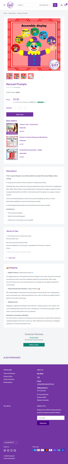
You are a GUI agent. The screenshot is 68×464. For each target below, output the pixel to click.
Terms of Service (9, 379)
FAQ (38, 377)
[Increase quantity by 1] (24, 108)
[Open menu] (4, 5)
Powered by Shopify (9, 458)
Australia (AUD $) (9, 442)
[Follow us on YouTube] (11, 450)
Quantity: (9, 108)
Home (5, 13)
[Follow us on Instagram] (8, 450)
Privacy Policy (8, 376)
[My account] (61, 5)
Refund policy (8, 382)
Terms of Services (9, 373)
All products (12, 13)
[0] (65, 5)
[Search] (55, 5)
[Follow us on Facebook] (5, 450)
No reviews (17, 87)
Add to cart (19, 114)
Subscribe (43, 423)
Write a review (34, 345)
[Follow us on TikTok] (15, 450)
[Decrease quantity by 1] (15, 108)
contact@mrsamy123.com (45, 384)
